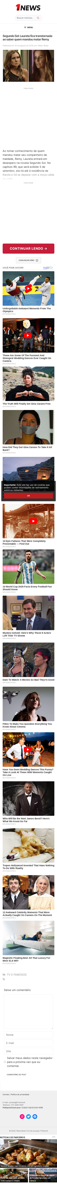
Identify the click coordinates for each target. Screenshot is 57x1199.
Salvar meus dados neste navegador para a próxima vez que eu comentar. (29, 1062)
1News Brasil (42, 45)
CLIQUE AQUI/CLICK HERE (32, 1108)
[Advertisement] (28, 118)
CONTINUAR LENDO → (28, 248)
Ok (28, 496)
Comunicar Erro (26, 260)
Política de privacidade (20, 1094)
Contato (6, 1094)
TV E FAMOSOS (17, 974)
